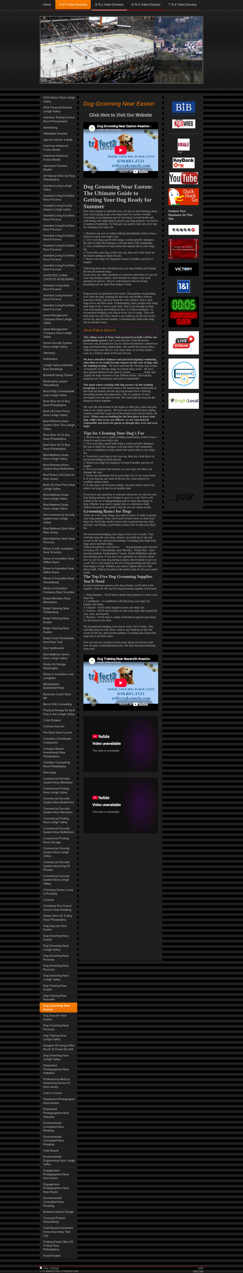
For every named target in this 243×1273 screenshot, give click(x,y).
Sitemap (54, 1268)
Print (46, 1268)
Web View (198, 1271)
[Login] (184, 145)
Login (200, 1268)
